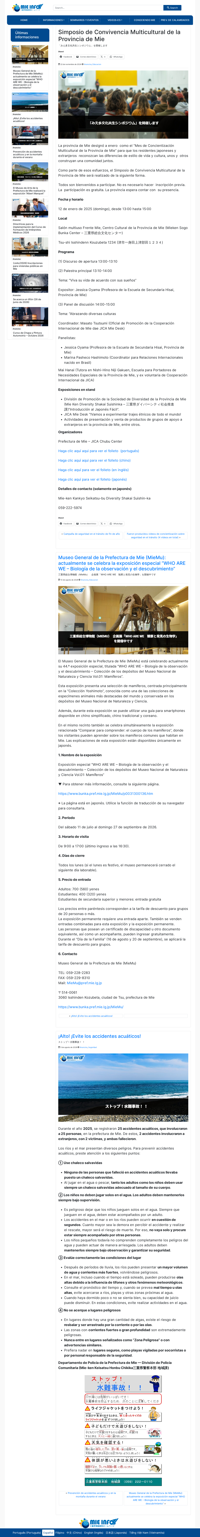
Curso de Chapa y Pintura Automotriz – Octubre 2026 (28, 334)
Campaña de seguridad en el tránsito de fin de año (92, 533)
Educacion (97, 64)
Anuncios (17, 67)
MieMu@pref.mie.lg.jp (84, 983)
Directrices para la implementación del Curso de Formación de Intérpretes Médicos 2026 (29, 228)
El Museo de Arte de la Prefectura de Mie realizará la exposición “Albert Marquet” (29, 190)
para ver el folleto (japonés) (104, 479)
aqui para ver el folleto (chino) (106, 460)
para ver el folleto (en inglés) (105, 470)
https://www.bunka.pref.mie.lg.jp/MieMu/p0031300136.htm (105, 794)
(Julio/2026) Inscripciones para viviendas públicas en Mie (28, 266)
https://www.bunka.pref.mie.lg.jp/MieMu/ (90, 1007)
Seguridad (92, 1047)
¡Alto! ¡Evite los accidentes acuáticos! (28, 120)
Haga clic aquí (69, 460)
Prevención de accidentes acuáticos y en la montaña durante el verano (27, 154)
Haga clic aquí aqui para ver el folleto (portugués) (98, 451)
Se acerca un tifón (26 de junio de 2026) (27, 301)
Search (173, 7)
